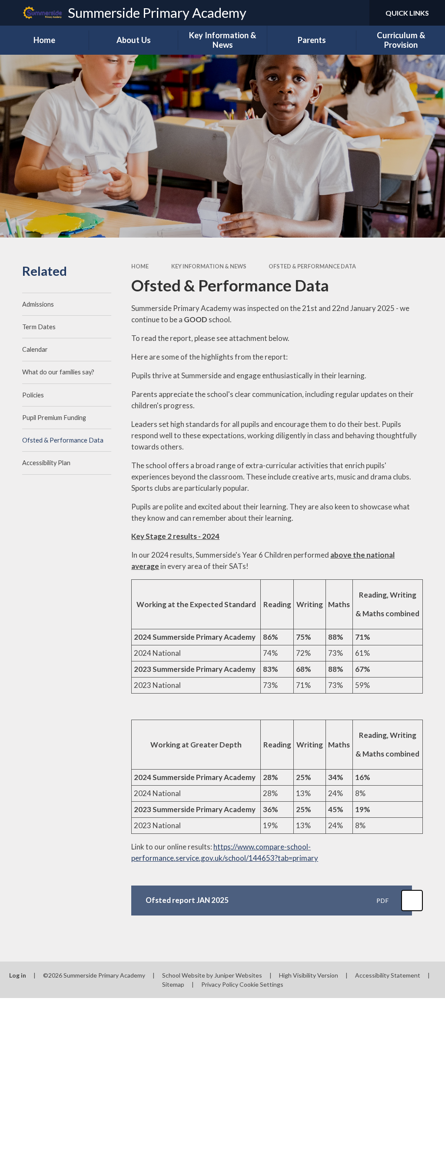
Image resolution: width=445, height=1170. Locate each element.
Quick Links (407, 13)
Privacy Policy (219, 984)
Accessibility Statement (387, 975)
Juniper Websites (238, 975)
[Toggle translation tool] (328, 13)
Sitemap (173, 984)
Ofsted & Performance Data (312, 266)
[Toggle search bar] (355, 13)
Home (140, 266)
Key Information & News (208, 266)
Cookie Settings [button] (261, 984)
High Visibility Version (308, 975)
